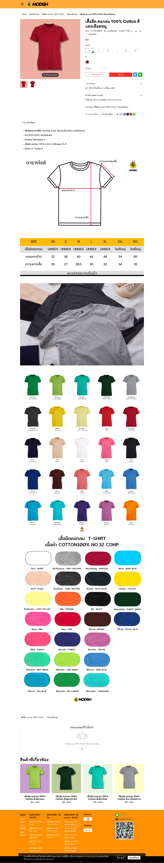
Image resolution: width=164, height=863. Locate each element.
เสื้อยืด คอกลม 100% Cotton (53, 14)
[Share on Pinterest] (131, 114)
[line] (117, 815)
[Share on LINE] (134, 114)
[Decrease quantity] (100, 68)
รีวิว (82, 749)
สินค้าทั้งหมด (34, 14)
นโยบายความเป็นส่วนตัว (34, 859)
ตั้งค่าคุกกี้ (120, 858)
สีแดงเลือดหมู (72, 14)
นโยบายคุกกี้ (50, 859)
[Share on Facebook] (124, 114)
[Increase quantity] (108, 68)
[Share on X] (127, 114)
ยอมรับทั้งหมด (134, 858)
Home (24, 14)
